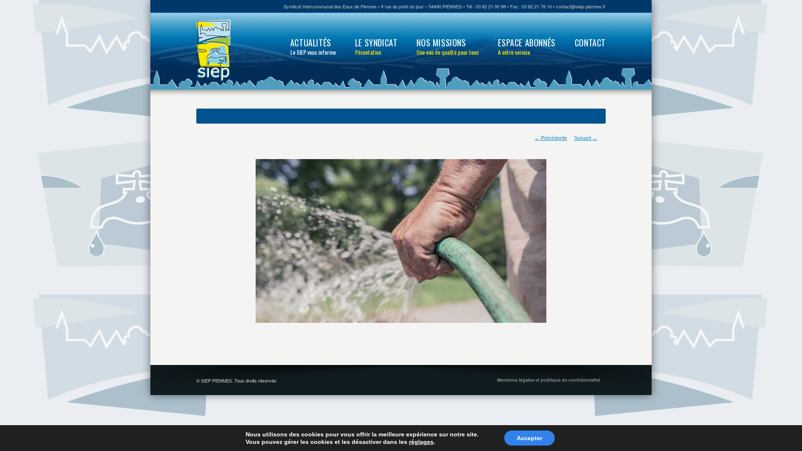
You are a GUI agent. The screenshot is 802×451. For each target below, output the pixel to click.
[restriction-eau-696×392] (401, 241)
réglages (421, 441)
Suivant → (585, 138)
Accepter (529, 438)
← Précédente (551, 138)
